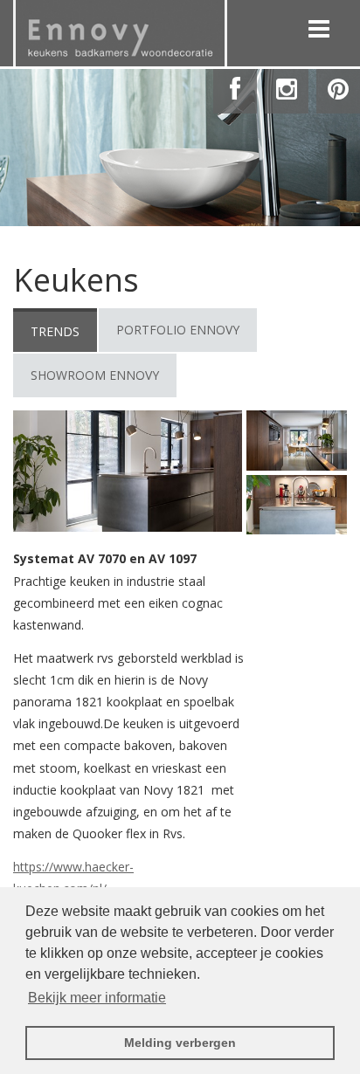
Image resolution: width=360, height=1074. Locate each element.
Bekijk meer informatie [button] (97, 997)
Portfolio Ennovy (177, 329)
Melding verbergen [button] (180, 1043)
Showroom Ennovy (95, 375)
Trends (55, 331)
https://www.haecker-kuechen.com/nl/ (73, 877)
